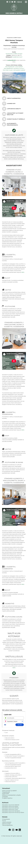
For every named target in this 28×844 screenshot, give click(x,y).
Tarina (4, 820)
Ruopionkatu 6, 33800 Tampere (14, 53)
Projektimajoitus (7, 798)
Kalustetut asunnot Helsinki (10, 805)
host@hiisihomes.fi (17, 57)
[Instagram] (10, 2)
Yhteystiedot (6, 819)
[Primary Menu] (26, 1)
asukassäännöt (11, 60)
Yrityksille (5, 796)
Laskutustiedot (6, 822)
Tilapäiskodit (6, 792)
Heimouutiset (6, 823)
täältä (22, 272)
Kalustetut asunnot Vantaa (10, 808)
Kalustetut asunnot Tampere (11, 811)
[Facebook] (7, 2)
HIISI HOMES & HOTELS (14, 13)
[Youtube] (12, 2)
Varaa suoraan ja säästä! (9, 790)
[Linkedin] (14, 2)
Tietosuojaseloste (7, 825)
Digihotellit (5, 793)
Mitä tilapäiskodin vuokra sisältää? (14, 66)
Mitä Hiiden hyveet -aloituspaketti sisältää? (14, 70)
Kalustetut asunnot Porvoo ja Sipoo (13, 812)
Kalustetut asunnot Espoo (10, 806)
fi (17, 2)
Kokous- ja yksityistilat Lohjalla (11, 795)
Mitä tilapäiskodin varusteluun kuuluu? (14, 68)
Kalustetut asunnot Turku (10, 809)
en (20, 2)
